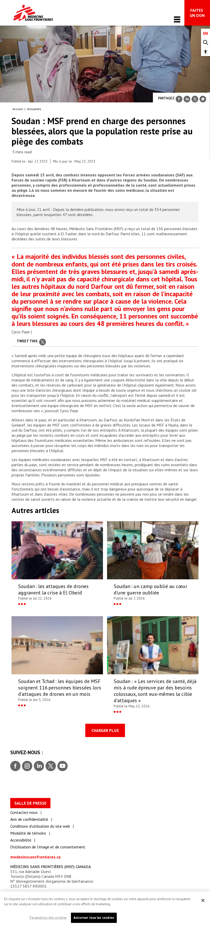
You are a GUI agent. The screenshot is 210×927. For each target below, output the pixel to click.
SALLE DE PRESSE (30, 803)
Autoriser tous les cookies (94, 917)
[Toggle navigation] (177, 19)
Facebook (15, 766)
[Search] (205, 42)
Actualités (34, 109)
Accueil (18, 109)
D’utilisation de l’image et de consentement (47, 846)
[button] (205, 51)
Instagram (26, 766)
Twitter (50, 766)
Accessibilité (20, 840)
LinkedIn (38, 766)
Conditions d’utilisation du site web (40, 826)
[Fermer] (202, 900)
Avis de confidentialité (29, 819)
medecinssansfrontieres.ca (35, 856)
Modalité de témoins (28, 833)
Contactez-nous (24, 812)
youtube (62, 766)
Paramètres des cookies (48, 917)
